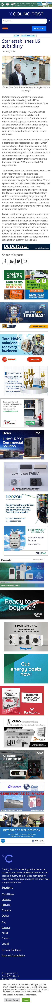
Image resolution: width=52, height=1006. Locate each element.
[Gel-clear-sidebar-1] (26, 732)
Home (16, 35)
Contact (5, 938)
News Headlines (28, 35)
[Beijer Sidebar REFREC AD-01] (26, 284)
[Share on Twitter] (18, 261)
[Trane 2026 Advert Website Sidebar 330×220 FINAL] (22, 348)
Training (6, 927)
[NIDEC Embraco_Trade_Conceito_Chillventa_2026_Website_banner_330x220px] (22, 604)
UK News (6, 899)
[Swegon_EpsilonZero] (26, 636)
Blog (4, 922)
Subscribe (39, 28)
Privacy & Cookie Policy (13, 955)
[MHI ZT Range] (26, 476)
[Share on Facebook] (5, 261)
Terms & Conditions (11, 950)
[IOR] (22, 828)
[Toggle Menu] (5, 28)
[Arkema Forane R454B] (26, 540)
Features (6, 904)
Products (6, 910)
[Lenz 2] (22, 796)
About (5, 932)
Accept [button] (26, 1000)
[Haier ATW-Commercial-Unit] (22, 444)
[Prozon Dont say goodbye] (26, 508)
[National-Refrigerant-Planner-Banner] (26, 4)
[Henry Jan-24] (26, 380)
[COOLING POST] (22, 764)
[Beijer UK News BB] (26, 246)
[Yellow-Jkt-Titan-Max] (24, 316)
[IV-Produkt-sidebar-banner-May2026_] (22, 412)
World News (8, 894)
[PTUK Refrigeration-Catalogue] (22, 700)
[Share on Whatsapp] (12, 261)
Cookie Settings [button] (12, 1000)
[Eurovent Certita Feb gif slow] (26, 668)
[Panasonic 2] (22, 572)
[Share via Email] (25, 261)
